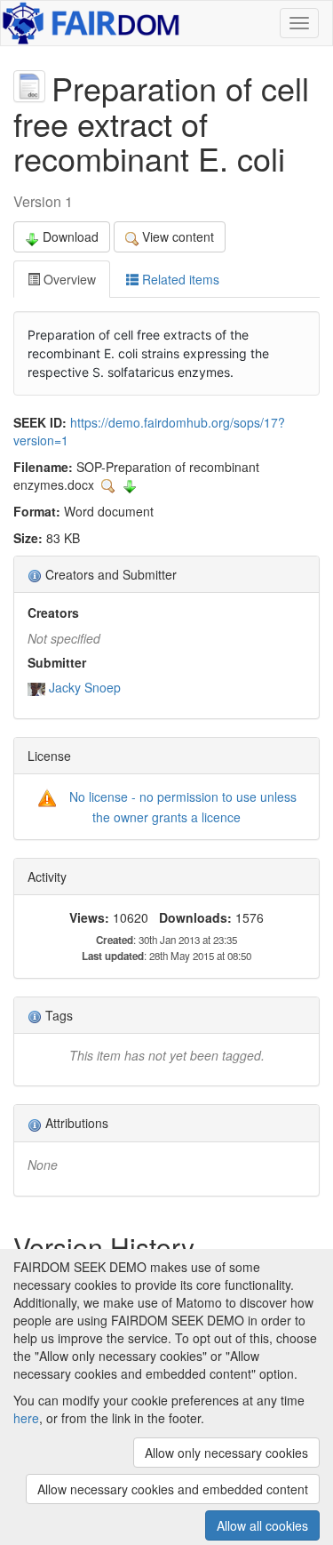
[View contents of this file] (110, 484)
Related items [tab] (179, 279)
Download (71, 236)
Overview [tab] (68, 279)
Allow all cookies (262, 1525)
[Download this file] (130, 484)
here (26, 1418)
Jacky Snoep (85, 687)
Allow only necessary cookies (226, 1452)
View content (178, 236)
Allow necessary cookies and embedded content (172, 1489)
